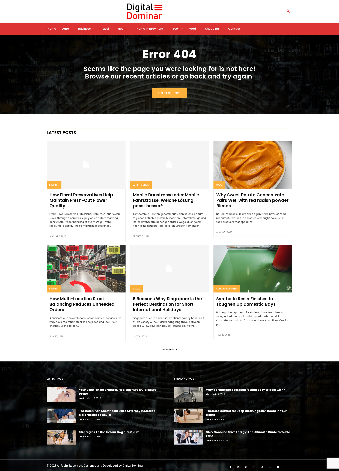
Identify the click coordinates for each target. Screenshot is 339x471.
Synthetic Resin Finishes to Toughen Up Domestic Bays (246, 301)
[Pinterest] (254, 467)
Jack (81, 398)
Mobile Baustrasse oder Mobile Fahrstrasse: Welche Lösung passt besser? (166, 200)
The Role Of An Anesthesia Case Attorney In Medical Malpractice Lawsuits (117, 413)
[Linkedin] (246, 467)
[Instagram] (238, 467)
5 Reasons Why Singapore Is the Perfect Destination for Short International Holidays (167, 304)
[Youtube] (278, 467)
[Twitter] (262, 467)
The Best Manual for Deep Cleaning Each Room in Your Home (246, 413)
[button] (288, 11)
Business (54, 184)
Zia (207, 394)
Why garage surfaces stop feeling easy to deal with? (245, 390)
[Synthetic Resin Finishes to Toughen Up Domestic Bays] (252, 268)
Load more (168, 349)
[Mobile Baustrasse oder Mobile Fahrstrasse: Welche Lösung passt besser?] (169, 164)
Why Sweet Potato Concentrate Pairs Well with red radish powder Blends (252, 200)
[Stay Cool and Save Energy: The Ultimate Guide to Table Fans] (188, 437)
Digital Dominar (133, 465)
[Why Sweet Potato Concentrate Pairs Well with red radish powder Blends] (252, 164)
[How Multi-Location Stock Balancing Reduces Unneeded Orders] (86, 268)
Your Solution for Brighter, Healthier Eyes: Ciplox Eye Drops (117, 392)
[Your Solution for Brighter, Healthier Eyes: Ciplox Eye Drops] (61, 394)
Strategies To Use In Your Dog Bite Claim (109, 432)
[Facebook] (230, 467)
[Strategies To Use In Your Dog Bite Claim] (61, 437)
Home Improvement (226, 288)
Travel (136, 288)
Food (219, 184)
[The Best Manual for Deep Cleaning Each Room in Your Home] (188, 416)
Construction (141, 184)
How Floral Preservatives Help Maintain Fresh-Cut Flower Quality (81, 200)
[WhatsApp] (270, 467)
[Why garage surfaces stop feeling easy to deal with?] (188, 394)
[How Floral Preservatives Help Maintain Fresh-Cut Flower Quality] (86, 164)
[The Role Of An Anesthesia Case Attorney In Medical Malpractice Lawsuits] (61, 416)
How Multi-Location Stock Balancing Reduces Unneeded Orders (82, 304)
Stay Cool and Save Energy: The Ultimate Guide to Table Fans (248, 434)
